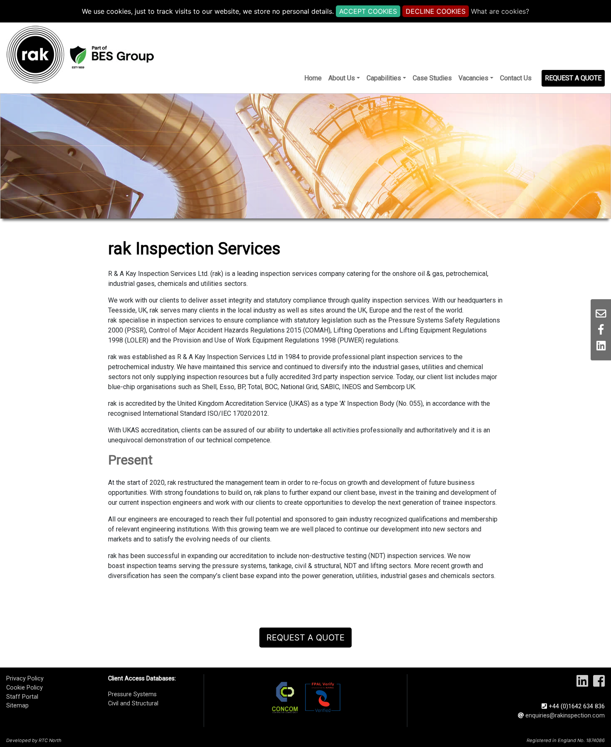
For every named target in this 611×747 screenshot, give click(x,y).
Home (313, 78)
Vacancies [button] (473, 78)
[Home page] (80, 54)
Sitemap (17, 705)
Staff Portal (22, 696)
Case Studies (432, 78)
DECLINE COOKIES (436, 11)
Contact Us (516, 78)
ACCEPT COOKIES (368, 11)
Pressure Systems (132, 694)
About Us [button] (341, 78)
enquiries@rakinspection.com (565, 715)
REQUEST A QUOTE (573, 78)
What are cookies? (500, 11)
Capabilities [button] (384, 78)
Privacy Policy (25, 678)
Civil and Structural (133, 703)
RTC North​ (50, 740)
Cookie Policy (24, 687)
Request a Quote (305, 638)
